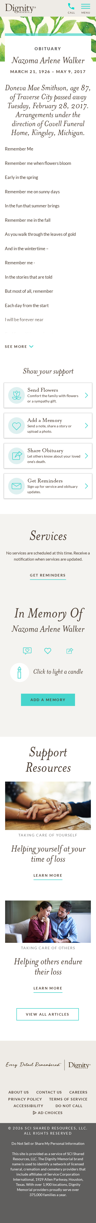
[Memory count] (27, 650)
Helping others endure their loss (48, 961)
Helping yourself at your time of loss (48, 848)
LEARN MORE (48, 875)
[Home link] (20, 8)
